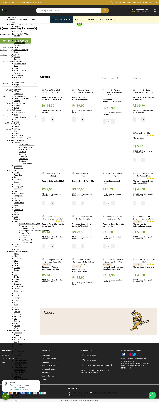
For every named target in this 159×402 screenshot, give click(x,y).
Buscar (105, 10)
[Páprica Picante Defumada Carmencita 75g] (144, 219)
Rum (16, 212)
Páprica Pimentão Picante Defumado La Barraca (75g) (113, 101)
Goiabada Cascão (21, 379)
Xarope (17, 247)
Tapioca (17, 321)
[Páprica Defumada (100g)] (53, 176)
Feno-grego (19, 73)
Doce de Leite (19, 369)
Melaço (17, 393)
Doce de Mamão (20, 372)
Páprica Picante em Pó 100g (112, 182)
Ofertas (12, 22)
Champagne (18, 186)
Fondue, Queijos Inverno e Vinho (22, 19)
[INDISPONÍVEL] (144, 251)
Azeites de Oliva (25, 147)
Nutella (17, 395)
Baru (16, 265)
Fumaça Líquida (20, 82)
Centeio (17, 54)
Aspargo (17, 337)
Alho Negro (18, 29)
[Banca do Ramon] (9, 10)
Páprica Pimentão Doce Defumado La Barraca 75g (52, 99)
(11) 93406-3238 (119, 2)
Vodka (16, 244)
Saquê (16, 214)
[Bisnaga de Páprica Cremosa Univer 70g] (53, 262)
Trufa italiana (19, 135)
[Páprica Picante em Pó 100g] (114, 176)
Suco (16, 216)
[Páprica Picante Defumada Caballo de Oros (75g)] (83, 264)
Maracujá (17, 110)
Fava (16, 68)
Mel (15, 302)
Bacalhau (89, 19)
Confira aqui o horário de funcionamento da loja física (20, 2)
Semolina (17, 316)
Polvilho (17, 307)
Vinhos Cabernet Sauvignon (29, 223)
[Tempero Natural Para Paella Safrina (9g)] (83, 219)
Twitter (134, 354)
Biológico (22, 154)
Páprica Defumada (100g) (53, 181)
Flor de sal (18, 374)
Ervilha (16, 277)
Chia (15, 274)
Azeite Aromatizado (26, 145)
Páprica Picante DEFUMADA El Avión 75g (82, 98)
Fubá (16, 80)
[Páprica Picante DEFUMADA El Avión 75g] (83, 92)
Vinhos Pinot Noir (25, 242)
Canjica (16, 47)
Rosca (16, 128)
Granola (17, 288)
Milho (16, 114)
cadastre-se (144, 11)
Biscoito (17, 267)
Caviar (16, 52)
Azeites (17, 142)
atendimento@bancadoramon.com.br (144, 2)
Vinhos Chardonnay (26, 228)
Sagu (16, 131)
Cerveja (17, 184)
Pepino (17, 400)
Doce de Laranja (20, 367)
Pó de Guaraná (20, 286)
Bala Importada (20, 339)
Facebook (123, 354)
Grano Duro (18, 94)
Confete (17, 349)
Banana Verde (19, 43)
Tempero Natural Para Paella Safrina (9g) (81, 225)
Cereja (16, 346)
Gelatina (17, 87)
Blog (3, 362)
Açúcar (16, 254)
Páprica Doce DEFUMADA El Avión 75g (143, 98)
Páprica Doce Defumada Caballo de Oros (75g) (113, 268)
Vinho (16, 221)
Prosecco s (18, 209)
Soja (15, 318)
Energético (18, 196)
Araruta (17, 36)
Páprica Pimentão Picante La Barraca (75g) (53, 225)
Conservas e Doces (17, 330)
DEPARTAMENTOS (12, 17)
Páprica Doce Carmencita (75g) (143, 268)
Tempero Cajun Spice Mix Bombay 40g (113, 225)
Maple (16, 107)
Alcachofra (18, 332)
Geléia (16, 281)
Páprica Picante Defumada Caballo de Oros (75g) (81, 271)
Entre (134, 11)
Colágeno (17, 59)
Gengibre (17, 89)
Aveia (16, 40)
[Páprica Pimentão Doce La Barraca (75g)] (144, 176)
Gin (15, 198)
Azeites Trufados (25, 149)
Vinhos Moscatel (25, 240)
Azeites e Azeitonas (17, 140)
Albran (16, 256)
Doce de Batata (20, 363)
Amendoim (18, 258)
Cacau (16, 270)
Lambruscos (19, 203)
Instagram (129, 354)
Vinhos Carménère (26, 226)
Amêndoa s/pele (20, 33)
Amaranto (18, 31)
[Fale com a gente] (152, 395)
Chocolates (18, 353)
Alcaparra (17, 335)
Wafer (16, 328)
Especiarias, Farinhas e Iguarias (21, 24)
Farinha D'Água (20, 63)
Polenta (17, 124)
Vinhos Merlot (24, 237)
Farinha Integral (20, 96)
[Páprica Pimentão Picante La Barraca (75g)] (53, 219)
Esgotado (137, 221)
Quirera (17, 312)
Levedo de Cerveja (21, 98)
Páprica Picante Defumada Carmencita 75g (142, 226)
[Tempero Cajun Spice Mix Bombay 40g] (114, 219)
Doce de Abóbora (21, 360)
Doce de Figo (19, 365)
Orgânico (22, 161)
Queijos (100, 19)
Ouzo (16, 205)
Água (16, 177)
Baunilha (17, 342)
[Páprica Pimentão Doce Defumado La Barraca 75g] (53, 92)
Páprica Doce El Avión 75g (83, 181)
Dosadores (18, 168)
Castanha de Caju (21, 49)
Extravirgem (24, 156)
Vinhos (109, 19)
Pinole (16, 121)
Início (3, 61)
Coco (16, 272)
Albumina (17, 26)
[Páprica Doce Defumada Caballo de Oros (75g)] (114, 262)
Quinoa (17, 126)
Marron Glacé (19, 112)
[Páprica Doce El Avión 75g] (83, 176)
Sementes (18, 314)
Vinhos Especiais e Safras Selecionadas (34, 230)
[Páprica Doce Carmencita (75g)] (144, 262)
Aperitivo (17, 179)
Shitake (17, 133)
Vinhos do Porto (25, 233)
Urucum (17, 325)
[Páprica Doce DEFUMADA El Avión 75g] (144, 92)
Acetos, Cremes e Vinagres (20, 138)
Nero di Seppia (20, 117)
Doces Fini (18, 358)
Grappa (17, 200)
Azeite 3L (22, 152)
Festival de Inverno (61, 19)
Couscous (18, 61)
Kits (116, 19)
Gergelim (17, 284)
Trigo (16, 323)
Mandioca (18, 105)
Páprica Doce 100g (141, 138)
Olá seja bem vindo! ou (140, 10)
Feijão (16, 279)
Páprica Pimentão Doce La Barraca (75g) (143, 182)
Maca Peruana (19, 103)
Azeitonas (18, 165)
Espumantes (19, 193)
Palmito (17, 397)
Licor (16, 207)
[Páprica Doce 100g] (141, 133)
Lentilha (17, 295)
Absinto (17, 172)
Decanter (17, 191)
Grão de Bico (19, 291)
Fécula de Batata (20, 70)
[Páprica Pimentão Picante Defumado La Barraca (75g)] (114, 94)
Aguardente (18, 175)
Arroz (16, 38)
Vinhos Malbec (24, 235)
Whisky (17, 249)
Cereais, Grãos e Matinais (19, 251)
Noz (15, 119)
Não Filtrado (23, 158)
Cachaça (17, 182)
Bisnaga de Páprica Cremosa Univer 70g (50, 268)
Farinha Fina (18, 75)
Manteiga (17, 300)
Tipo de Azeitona (25, 163)
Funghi (16, 84)
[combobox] (72, 10)
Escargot (17, 66)
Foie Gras (18, 77)
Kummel (17, 293)
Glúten (16, 91)
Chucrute (17, 356)
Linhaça (17, 100)
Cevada (17, 56)
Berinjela (17, 45)
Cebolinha (18, 344)
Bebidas (12, 170)
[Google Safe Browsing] (78, 393)
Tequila (17, 219)
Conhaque (18, 189)
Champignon (19, 351)
